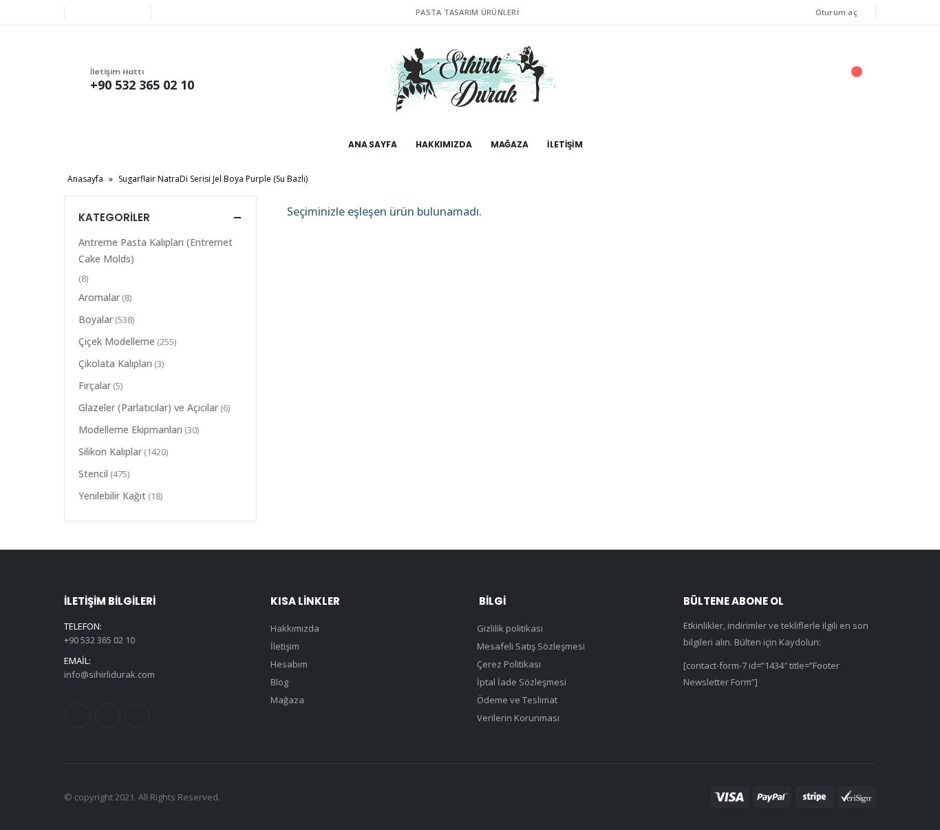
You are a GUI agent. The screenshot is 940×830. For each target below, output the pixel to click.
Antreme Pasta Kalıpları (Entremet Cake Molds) (155, 250)
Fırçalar (94, 385)
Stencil (93, 473)
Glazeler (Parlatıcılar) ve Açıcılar (148, 407)
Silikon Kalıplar (110, 451)
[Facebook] (84, 12)
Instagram (137, 715)
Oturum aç (836, 12)
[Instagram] (130, 12)
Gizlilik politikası (510, 628)
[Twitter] (107, 12)
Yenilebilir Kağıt (112, 495)
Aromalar (99, 297)
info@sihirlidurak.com (109, 674)
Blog (279, 682)
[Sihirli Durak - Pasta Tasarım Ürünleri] (470, 79)
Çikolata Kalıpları (115, 363)
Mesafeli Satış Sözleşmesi (531, 646)
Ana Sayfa (372, 144)
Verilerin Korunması (518, 718)
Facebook (77, 715)
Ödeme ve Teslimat (517, 700)
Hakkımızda (444, 144)
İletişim (565, 144)
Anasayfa (85, 179)
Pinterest (107, 715)
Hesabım (289, 664)
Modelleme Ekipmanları (130, 429)
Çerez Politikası (509, 664)
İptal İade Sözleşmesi (521, 682)
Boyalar (95, 319)
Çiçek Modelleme (116, 341)
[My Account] (779, 79)
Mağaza (509, 144)
